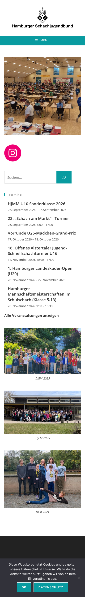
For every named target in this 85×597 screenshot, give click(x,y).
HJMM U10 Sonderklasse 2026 (36, 203)
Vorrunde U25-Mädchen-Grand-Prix (42, 233)
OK (24, 587)
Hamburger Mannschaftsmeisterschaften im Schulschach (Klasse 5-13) (39, 294)
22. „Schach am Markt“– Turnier (38, 218)
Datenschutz (50, 587)
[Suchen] (64, 177)
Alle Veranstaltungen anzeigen (31, 315)
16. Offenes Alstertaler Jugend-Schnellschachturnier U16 (37, 250)
